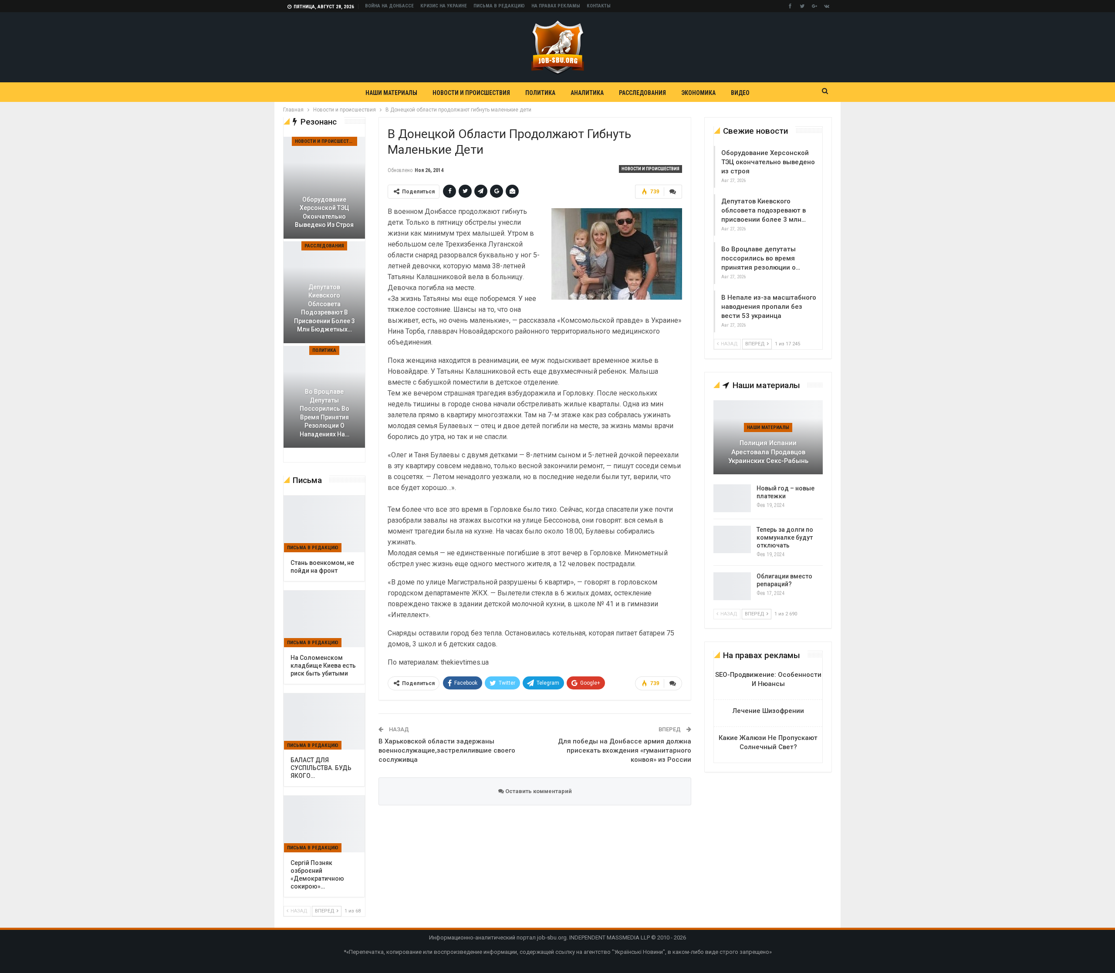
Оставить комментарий (538, 791)
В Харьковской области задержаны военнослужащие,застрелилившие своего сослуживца (446, 750)
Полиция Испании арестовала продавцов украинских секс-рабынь (768, 452)
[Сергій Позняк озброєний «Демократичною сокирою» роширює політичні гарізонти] (324, 824)
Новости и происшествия (471, 92)
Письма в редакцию (499, 6)
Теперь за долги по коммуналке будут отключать (785, 537)
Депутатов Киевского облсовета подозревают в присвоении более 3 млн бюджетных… (324, 308)
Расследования (642, 92)
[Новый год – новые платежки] (732, 498)
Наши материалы (391, 92)
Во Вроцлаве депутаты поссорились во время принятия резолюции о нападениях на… (324, 413)
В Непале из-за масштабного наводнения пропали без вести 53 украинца (768, 307)
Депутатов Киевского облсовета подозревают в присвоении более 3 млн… (763, 210)
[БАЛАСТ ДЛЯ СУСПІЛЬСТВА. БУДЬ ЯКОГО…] (324, 721)
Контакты (599, 6)
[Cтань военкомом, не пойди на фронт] (324, 524)
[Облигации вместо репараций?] (732, 586)
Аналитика (587, 92)
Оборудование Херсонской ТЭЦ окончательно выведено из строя (768, 162)
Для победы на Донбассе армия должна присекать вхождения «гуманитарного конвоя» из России (624, 750)
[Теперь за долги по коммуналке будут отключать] (732, 540)
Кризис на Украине (443, 6)
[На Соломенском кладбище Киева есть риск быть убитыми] (324, 619)
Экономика (698, 92)
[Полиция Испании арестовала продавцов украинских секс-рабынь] (768, 437)
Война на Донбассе (389, 6)
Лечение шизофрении (768, 711)
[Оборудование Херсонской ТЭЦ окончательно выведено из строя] (324, 188)
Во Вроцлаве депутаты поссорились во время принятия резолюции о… (760, 258)
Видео (740, 92)
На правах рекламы (555, 6)
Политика (540, 92)
